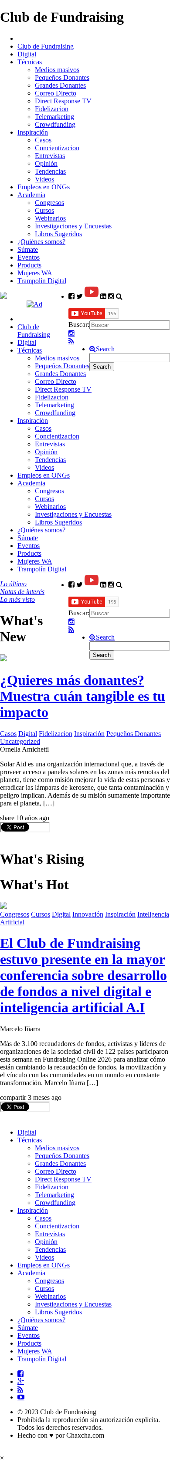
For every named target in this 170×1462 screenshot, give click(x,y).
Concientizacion (57, 148)
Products (29, 265)
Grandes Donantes (60, 85)
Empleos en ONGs (43, 187)
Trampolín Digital (41, 280)
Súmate (27, 249)
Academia (31, 194)
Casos (43, 140)
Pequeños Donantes (62, 77)
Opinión (46, 163)
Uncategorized (20, 741)
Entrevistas (50, 155)
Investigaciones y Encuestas (73, 226)
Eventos (28, 257)
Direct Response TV (63, 101)
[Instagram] (71, 333)
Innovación (87, 914)
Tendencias (50, 171)
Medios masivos (57, 69)
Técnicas (29, 62)
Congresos (49, 202)
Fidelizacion (51, 108)
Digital (26, 54)
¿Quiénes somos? (41, 241)
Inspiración (32, 132)
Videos (44, 179)
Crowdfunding (55, 124)
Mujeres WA (34, 273)
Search (105, 349)
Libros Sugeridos (58, 234)
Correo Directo (55, 93)
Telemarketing (54, 116)
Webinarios (50, 218)
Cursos (44, 210)
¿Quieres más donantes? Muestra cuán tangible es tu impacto (82, 696)
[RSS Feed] (71, 341)
